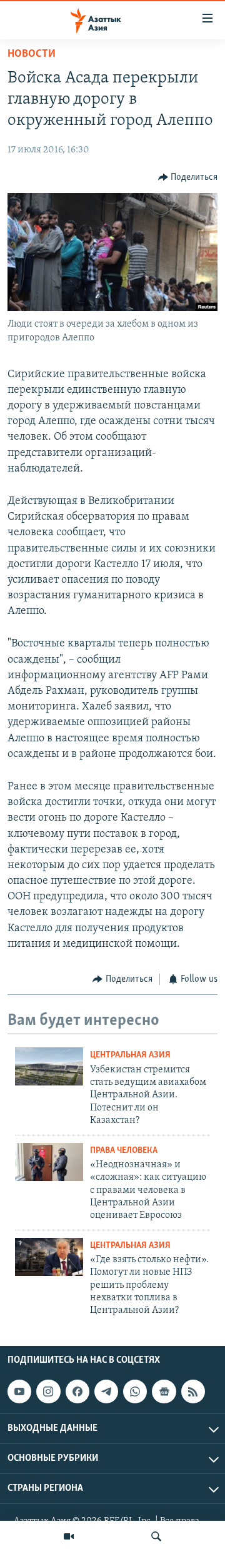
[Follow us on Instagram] (48, 1391)
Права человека (124, 1150)
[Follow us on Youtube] (19, 1391)
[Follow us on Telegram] (106, 1391)
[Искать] (156, 1536)
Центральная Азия (130, 1055)
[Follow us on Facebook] (77, 1391)
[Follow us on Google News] (164, 1391)
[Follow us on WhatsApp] (135, 1391)
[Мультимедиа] (69, 1536)
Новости (32, 54)
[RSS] (193, 1391)
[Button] (188, 177)
